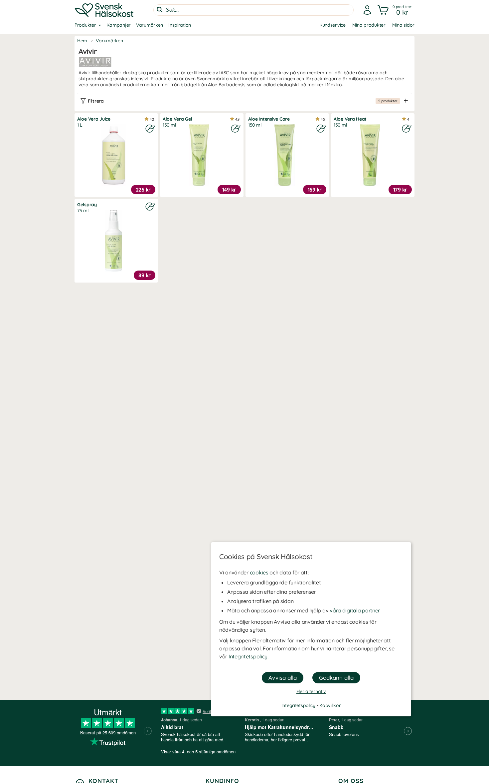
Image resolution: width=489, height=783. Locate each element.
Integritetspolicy (248, 656)
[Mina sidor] (367, 10)
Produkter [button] (85, 25)
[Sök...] (160, 10)
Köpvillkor (330, 705)
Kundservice (332, 25)
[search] (253, 10)
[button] (395, 10)
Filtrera (242, 101)
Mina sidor (403, 25)
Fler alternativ (311, 691)
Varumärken (149, 25)
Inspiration (179, 25)
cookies (259, 572)
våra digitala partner (355, 610)
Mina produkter (369, 25)
